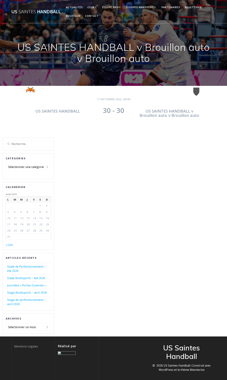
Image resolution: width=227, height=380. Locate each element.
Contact (92, 16)
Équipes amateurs (140, 7)
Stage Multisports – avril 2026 (27, 293)
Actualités (74, 7)
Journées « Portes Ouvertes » (26, 285)
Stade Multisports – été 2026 (26, 278)
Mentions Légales (26, 346)
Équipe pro (110, 7)
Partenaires (171, 7)
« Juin (9, 245)
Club (90, 7)
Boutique (73, 16)
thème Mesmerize (192, 370)
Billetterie (193, 7)
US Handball (36, 11)
